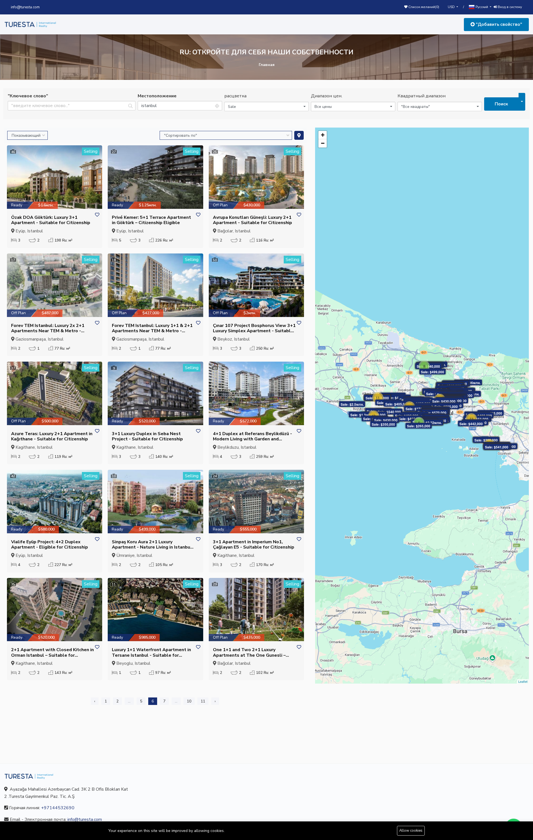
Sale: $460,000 (410, 418)
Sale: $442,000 (471, 423)
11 (203, 701)
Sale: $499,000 (432, 371)
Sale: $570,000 (434, 412)
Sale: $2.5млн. (352, 404)
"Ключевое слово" (28, 96)
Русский (482, 7)
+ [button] (323, 134)
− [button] (323, 143)
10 (189, 701)
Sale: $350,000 (383, 424)
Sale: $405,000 (397, 397)
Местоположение (157, 96)
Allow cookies (411, 830)
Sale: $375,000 (417, 408)
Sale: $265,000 (418, 425)
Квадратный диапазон (422, 96)
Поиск (501, 104)
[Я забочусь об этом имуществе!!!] (97, 215)
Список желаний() (423, 7)
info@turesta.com (25, 7)
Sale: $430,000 (444, 401)
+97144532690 (57, 808)
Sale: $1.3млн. (361, 414)
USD (452, 7)
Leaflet (522, 681)
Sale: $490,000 (406, 415)
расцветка (235, 96)
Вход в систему (509, 7)
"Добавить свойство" (498, 24)
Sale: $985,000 (446, 406)
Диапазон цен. (326, 96)
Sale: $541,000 (496, 447)
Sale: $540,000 (389, 411)
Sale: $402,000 (480, 415)
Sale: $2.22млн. (429, 422)
